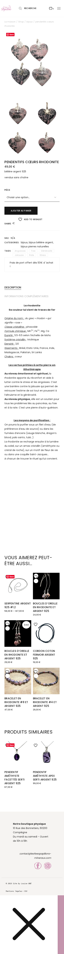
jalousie (19, 255)
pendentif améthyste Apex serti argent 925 (45, 775)
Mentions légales (14, 891)
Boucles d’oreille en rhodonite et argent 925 (45, 607)
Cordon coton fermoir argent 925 (44, 654)
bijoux (24, 242)
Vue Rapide (7, 581)
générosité (46, 250)
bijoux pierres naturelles (35, 246)
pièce (7, 189)
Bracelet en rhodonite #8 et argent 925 (16, 702)
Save (12, 34)
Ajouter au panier (21, 210)
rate (31, 255)
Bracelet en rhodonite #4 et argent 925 (45, 702)
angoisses (20, 250)
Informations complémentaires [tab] (26, 296)
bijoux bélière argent (41, 242)
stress (43, 255)
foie (33, 250)
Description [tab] (12, 287)
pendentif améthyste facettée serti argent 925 (14, 777)
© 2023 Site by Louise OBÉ (18, 883)
